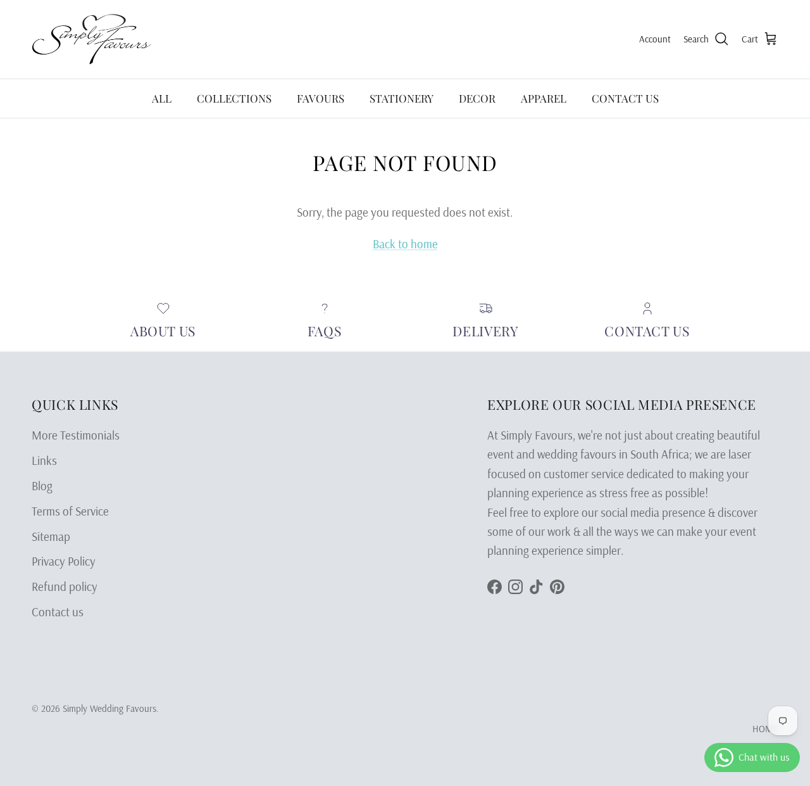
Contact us (58, 611)
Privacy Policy (64, 561)
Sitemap (51, 536)
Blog (42, 485)
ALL (161, 98)
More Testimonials (76, 435)
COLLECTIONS (234, 98)
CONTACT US (625, 98)
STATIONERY (401, 98)
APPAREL (543, 98)
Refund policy (64, 586)
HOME (765, 729)
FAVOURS (320, 98)
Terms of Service (70, 511)
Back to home (405, 243)
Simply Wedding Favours (109, 708)
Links (44, 460)
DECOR (477, 98)
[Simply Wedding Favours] (92, 39)
